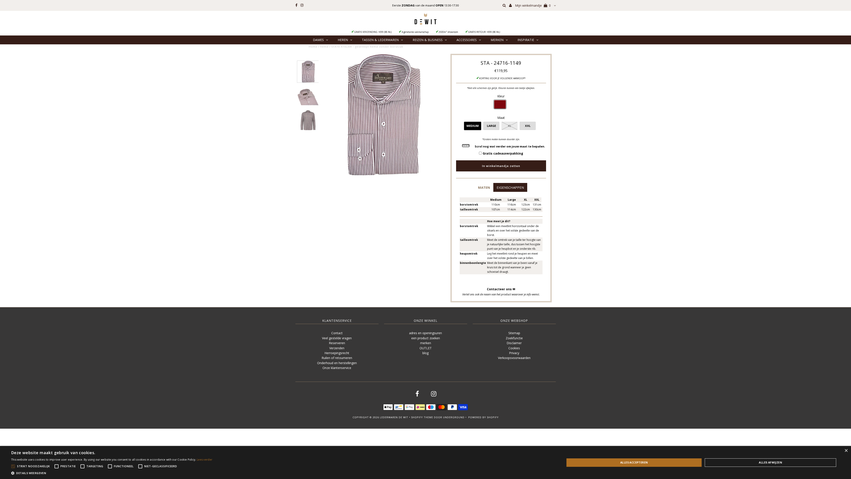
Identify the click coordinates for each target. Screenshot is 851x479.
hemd (324, 47)
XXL (528, 126)
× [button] (846, 450)
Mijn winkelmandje (533, 5)
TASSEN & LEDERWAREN (380, 40)
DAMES (318, 40)
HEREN (343, 40)
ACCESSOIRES (467, 40)
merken (425, 343)
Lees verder (204, 459)
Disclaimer (514, 343)
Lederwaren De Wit (394, 417)
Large (491, 126)
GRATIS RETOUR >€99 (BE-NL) (484, 31)
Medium (472, 126)
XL (509, 126)
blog (425, 353)
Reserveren (337, 343)
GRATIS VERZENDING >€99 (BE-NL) (373, 31)
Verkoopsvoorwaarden (514, 358)
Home (313, 47)
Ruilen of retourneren (337, 358)
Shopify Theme (422, 417)
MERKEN (497, 40)
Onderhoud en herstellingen (337, 363)
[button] (483, 187)
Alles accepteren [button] (634, 462)
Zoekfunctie (514, 338)
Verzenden (336, 348)
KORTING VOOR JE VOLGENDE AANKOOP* (502, 78)
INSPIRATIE (525, 40)
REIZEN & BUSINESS (428, 40)
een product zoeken (425, 338)
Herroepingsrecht (336, 353)
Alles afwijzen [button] (770, 462)
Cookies (514, 348)
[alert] (425, 462)
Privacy (514, 353)
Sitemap (514, 333)
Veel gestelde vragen (337, 338)
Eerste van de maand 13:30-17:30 (425, 5)
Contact (337, 333)
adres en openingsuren (425, 333)
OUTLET (426, 348)
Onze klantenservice (336, 368)
